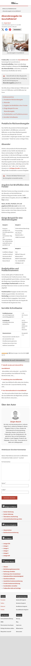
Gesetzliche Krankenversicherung (12, 581)
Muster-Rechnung (8, 512)
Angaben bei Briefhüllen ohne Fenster (16, 105)
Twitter (2, 603)
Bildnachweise (19, 628)
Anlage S (5, 546)
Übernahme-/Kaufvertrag (10, 516)
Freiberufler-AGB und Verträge (12, 588)
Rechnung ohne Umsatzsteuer (12, 574)
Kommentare (17, 29)
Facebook (3, 600)
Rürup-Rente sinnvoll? (6, 631)
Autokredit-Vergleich (21, 600)
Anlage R (5, 553)
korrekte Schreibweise (11, 117)
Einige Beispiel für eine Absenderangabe (11, 109)
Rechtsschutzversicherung (10, 532)
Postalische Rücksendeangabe (13, 99)
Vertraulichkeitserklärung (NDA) (12, 519)
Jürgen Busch (7, 23)
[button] (3, 29)
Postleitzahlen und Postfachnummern (16, 114)
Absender (7, 102)
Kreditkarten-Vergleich (21, 606)
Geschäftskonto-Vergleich (22, 609)
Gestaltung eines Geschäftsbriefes (12, 379)
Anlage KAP (6, 555)
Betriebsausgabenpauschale (11, 569)
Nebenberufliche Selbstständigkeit (13, 576)
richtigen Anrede (14, 168)
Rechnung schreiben (9, 571)
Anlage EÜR (6, 543)
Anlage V (5, 551)
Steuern (5, 566)
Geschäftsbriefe (23, 60)
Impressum (18, 625)
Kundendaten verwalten (10, 586)
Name (3, 483)
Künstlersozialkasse (9, 578)
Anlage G (5, 548)
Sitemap (18, 618)
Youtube (2, 609)
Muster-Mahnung (8, 514)
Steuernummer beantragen (7, 625)
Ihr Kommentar (6, 462)
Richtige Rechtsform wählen (7, 628)
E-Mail (3, 490)
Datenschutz (19, 631)
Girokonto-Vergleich (21, 603)
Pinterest (3, 606)
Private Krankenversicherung (11, 583)
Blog (17, 622)
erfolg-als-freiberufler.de (9, 8)
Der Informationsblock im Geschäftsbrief (14, 390)
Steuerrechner (7, 530)
